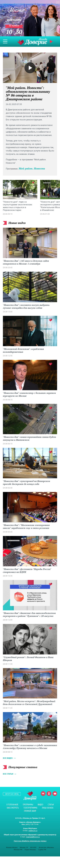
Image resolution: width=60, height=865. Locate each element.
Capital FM (42, 849)
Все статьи (8, 774)
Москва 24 (24, 847)
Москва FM (18, 849)
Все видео (8, 758)
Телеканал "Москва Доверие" (32, 41)
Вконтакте (43, 793)
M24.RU (33, 847)
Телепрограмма (30, 807)
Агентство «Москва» (46, 847)
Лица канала (47, 807)
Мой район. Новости (32, 168)
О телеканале (12, 804)
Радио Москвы (30, 849)
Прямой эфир (30, 811)
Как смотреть (13, 807)
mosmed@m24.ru (33, 837)
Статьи (51, 804)
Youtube (54, 793)
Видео (40, 804)
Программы (28, 804)
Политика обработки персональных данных (30, 841)
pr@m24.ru (33, 830)
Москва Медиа (11, 847)
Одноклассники (49, 793)
